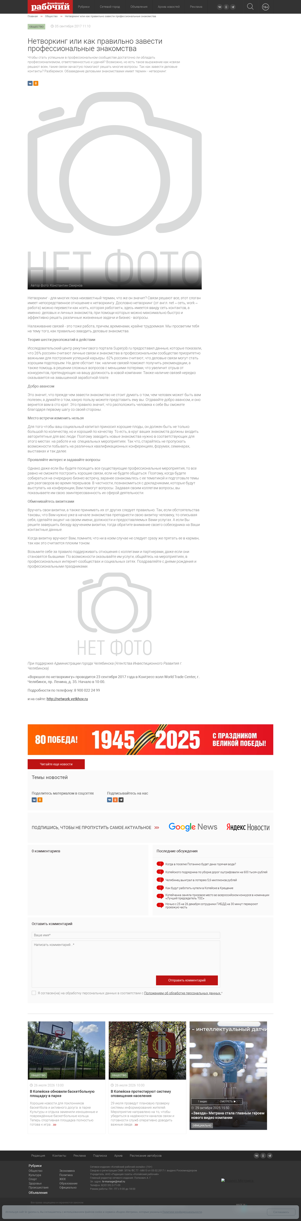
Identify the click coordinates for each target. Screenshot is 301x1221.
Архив (118, 1155)
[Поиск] (250, 6)
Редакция (38, 1155)
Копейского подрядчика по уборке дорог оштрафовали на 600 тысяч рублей (216, 872)
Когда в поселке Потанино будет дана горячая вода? (200, 864)
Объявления (138, 7)
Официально (68, 1187)
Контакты (59, 1155)
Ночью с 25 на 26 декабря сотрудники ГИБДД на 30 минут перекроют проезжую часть (211, 905)
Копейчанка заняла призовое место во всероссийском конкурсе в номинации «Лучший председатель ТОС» (217, 896)
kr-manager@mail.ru (113, 1181)
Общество (35, 1170)
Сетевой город (110, 7)
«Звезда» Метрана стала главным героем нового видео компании (228, 1115)
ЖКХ (62, 1179)
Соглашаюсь (281, 1212)
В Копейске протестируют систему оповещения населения (141, 1093)
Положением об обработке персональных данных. (182, 993)
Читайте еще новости (56, 764)
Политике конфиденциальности (182, 1212)
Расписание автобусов (146, 1155)
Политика (66, 1175)
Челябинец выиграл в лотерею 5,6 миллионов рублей (201, 880)
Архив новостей (169, 7)
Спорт (33, 1179)
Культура (35, 1175)
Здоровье (35, 1183)
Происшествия (39, 1187)
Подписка (100, 1155)
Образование (68, 1183)
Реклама (196, 7)
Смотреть (226, 1101)
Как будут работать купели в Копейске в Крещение (199, 888)
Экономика (67, 1170)
